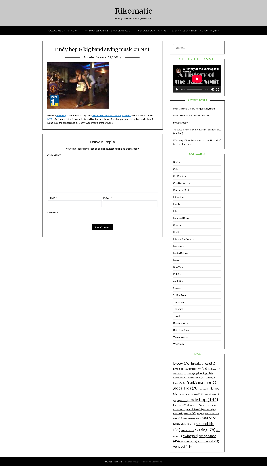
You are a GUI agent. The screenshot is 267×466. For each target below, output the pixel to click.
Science (177, 288)
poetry (177, 418)
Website (52, 212)
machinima (194, 409)
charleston (214, 369)
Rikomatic (133, 11)
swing (190, 436)
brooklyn (198, 368)
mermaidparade (184, 413)
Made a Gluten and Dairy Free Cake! (191, 115)
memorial (209, 409)
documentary (181, 377)
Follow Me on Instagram (63, 30)
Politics (177, 274)
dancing (205, 373)
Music (176, 260)
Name (52, 198)
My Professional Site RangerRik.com (109, 30)
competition (179, 374)
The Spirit (178, 308)
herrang (204, 389)
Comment (55, 155)
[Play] (177, 89)
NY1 (49, 119)
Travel (176, 316)
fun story (61, 115)
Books (176, 162)
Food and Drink (181, 218)
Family (176, 204)
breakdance (203, 363)
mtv (200, 413)
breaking (181, 368)
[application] (197, 79)
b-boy (182, 363)
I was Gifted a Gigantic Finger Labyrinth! (194, 108)
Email (107, 198)
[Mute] (212, 89)
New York (178, 267)
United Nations (181, 330)
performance (212, 413)
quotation (178, 281)
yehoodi (182, 446)
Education (178, 197)
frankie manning (202, 382)
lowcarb (194, 405)
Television (178, 302)
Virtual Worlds (180, 337)
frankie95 (179, 382)
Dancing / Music (181, 190)
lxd (204, 405)
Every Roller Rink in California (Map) (196, 30)
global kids (186, 388)
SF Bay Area (179, 295)
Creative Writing (182, 183)
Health (176, 232)
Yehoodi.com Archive (152, 30)
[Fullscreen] (217, 89)
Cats (175, 169)
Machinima (178, 246)
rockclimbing (187, 424)
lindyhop (180, 405)
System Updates (181, 122)
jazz (208, 394)
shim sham (187, 430)
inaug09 (199, 394)
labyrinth (182, 400)
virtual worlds (208, 441)
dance (192, 373)
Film (175, 211)
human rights (186, 394)
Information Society (183, 239)
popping (188, 418)
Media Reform (180, 253)
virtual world (188, 441)
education (197, 377)
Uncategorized (180, 323)
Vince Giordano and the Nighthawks (111, 115)
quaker (200, 418)
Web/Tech (178, 343)
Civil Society (179, 176)
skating (205, 429)
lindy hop (203, 399)
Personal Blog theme (152, 461)
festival (210, 378)
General (177, 225)
